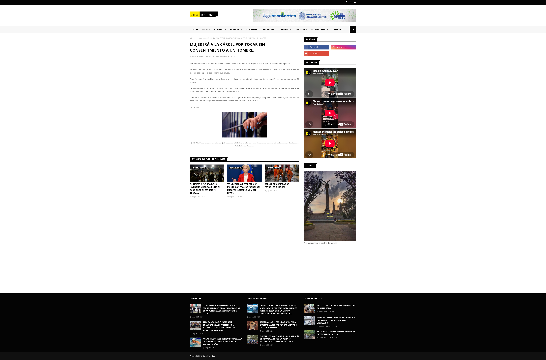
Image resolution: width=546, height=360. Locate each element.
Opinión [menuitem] (337, 29)
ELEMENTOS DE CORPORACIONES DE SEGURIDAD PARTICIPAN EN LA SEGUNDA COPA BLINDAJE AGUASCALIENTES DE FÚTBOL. (221, 309)
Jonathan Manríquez (200, 56)
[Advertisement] (327, 268)
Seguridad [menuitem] (268, 29)
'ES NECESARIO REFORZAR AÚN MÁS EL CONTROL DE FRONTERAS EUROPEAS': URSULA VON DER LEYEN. (243, 188)
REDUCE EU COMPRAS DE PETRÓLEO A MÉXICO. (277, 185)
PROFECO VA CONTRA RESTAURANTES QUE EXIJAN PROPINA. (336, 306)
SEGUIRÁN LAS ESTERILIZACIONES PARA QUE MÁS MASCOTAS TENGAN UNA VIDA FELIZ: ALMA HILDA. (278, 325)
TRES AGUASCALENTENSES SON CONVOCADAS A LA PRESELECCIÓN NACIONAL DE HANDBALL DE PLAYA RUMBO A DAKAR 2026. (219, 326)
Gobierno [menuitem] (219, 29)
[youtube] (354, 2)
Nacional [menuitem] (300, 29)
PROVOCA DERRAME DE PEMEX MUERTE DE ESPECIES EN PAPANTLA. (336, 333)
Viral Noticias (209, 356)
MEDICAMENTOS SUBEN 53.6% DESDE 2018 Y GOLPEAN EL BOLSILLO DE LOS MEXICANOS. (336, 320)
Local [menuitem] (205, 29)
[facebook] (346, 2)
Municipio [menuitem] (235, 29)
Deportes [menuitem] (284, 29)
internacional (201, 38)
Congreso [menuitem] (251, 29)
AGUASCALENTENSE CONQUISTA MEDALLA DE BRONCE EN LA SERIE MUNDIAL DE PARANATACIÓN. (222, 342)
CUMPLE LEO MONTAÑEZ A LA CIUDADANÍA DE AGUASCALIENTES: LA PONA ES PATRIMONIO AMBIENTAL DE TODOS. (279, 339)
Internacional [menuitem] (318, 29)
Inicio (192, 38)
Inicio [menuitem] (195, 29)
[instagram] (350, 2)
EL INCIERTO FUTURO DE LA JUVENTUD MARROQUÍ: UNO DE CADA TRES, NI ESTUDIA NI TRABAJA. (205, 188)
